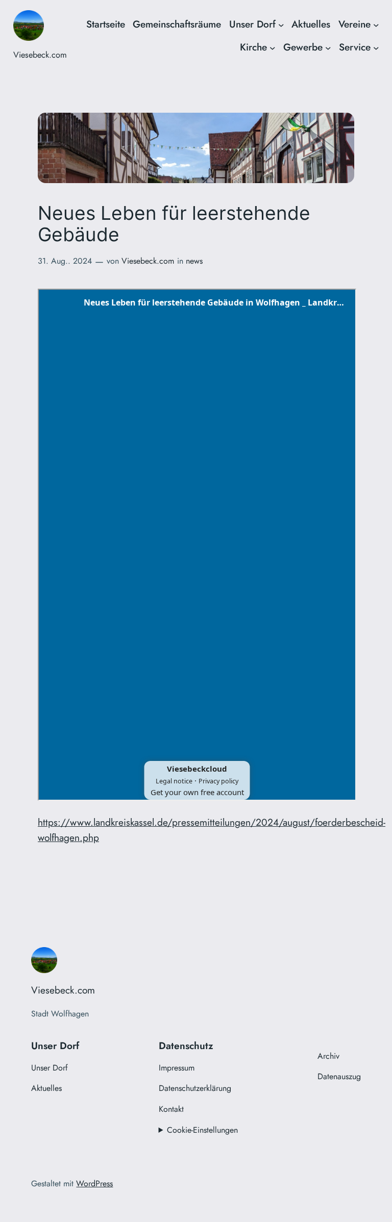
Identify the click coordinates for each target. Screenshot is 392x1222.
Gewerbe (303, 47)
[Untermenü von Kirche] (273, 47)
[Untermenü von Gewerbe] (328, 47)
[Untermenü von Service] (376, 47)
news (194, 261)
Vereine (354, 24)
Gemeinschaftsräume (177, 24)
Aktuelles (310, 24)
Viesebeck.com (40, 54)
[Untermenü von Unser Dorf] (281, 24)
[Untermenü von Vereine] (376, 24)
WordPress (94, 1183)
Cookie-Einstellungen (202, 1130)
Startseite (105, 24)
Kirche (253, 47)
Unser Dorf (252, 24)
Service (355, 47)
